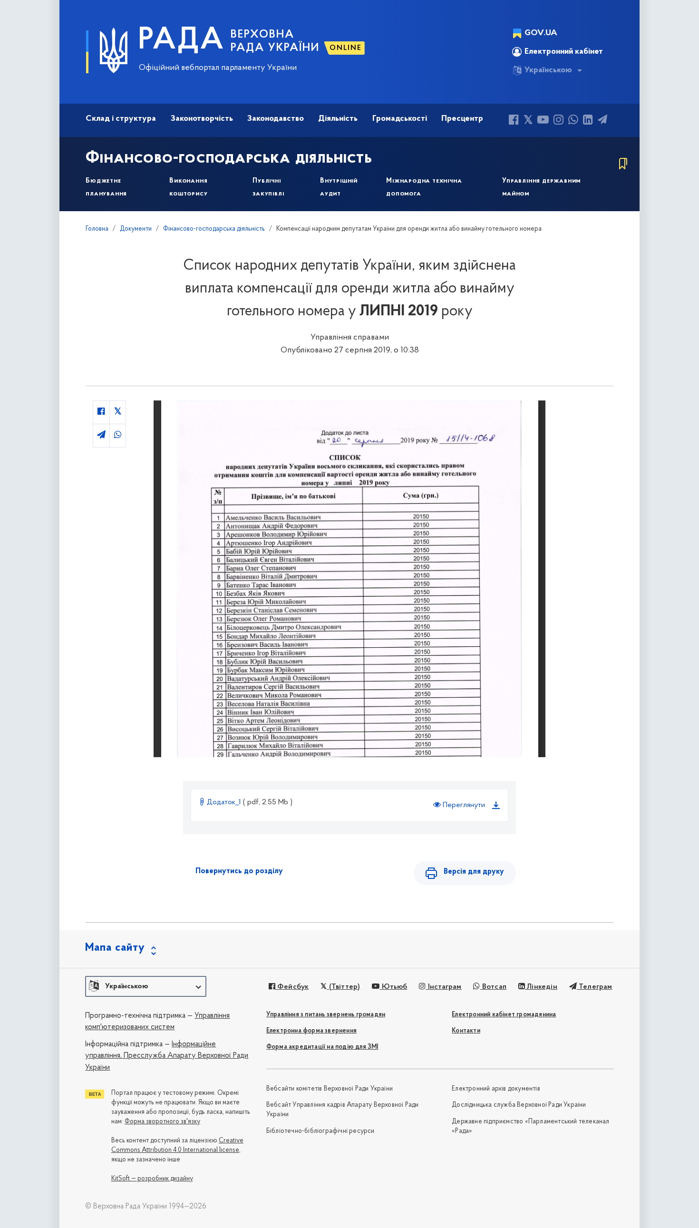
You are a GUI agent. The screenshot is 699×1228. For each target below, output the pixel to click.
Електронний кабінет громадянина (504, 1014)
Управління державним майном (541, 187)
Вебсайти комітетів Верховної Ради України (329, 1088)
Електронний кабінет (563, 52)
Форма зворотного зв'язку (162, 1121)
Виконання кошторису (188, 187)
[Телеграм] (602, 121)
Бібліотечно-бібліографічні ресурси (320, 1131)
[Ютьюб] (543, 121)
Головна (97, 229)
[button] (145, 986)
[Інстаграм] (558, 121)
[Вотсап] (573, 121)
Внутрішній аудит (339, 187)
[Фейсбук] (514, 121)
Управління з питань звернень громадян (325, 1014)
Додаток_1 (224, 802)
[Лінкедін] (588, 121)
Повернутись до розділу (239, 871)
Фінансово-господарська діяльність (229, 158)
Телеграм (594, 987)
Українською (548, 70)
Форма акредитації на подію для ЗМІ (322, 1047)
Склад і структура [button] (121, 119)
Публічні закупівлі (268, 187)
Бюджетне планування (106, 187)
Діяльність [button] (338, 119)
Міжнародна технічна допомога (424, 187)
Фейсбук (292, 987)
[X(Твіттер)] (528, 121)
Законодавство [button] (275, 119)
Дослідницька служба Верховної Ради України (519, 1105)
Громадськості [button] (399, 119)
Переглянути (463, 805)
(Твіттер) (343, 987)
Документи (136, 229)
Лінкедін (541, 987)
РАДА (181, 41)
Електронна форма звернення (311, 1030)
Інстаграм (443, 987)
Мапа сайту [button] (115, 948)
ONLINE (346, 48)
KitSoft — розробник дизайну (152, 1178)
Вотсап (493, 987)
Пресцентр (462, 119)
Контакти (466, 1030)
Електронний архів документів (496, 1088)
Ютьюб (393, 987)
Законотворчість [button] (202, 119)
